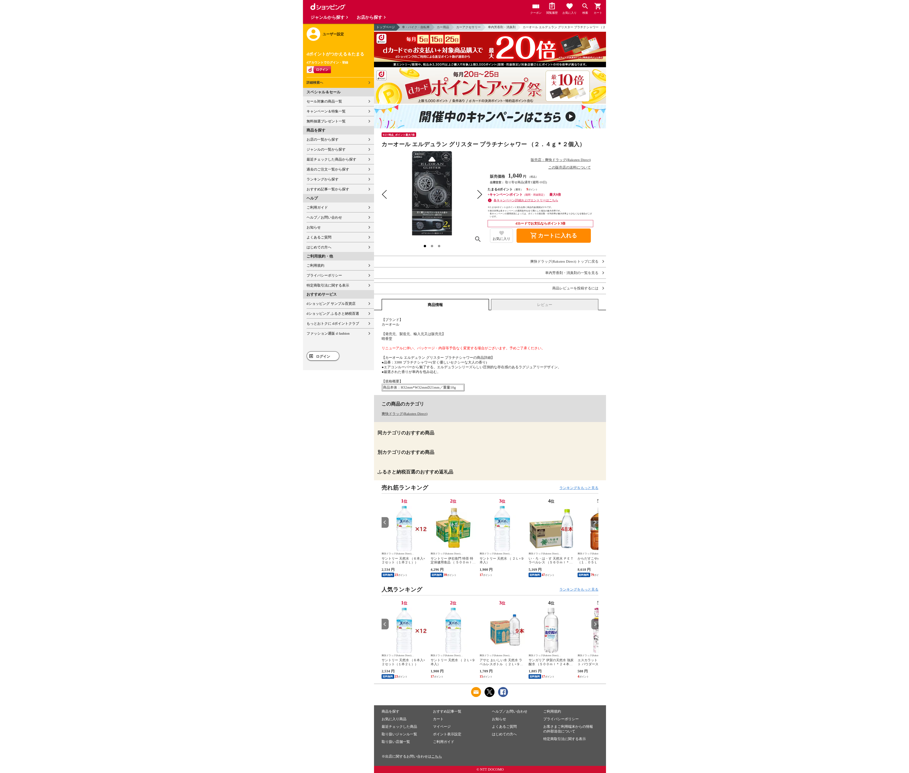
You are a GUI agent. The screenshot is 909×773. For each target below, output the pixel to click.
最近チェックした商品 (399, 726)
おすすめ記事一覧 (447, 711)
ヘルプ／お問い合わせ (324, 217)
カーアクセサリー (468, 27)
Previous (385, 522)
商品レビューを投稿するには (575, 288)
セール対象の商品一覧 (324, 101)
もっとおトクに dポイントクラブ (333, 323)
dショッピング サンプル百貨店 (331, 304)
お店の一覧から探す (323, 139)
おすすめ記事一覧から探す (328, 189)
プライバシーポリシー (324, 275)
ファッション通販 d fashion (328, 333)
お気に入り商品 (394, 719)
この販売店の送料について (569, 167)
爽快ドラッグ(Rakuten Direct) (405, 414)
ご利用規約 (315, 265)
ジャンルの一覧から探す (326, 149)
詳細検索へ (315, 82)
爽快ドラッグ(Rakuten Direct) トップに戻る (564, 261)
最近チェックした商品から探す (331, 159)
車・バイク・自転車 (416, 27)
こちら (436, 756)
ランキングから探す (323, 179)
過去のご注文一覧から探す (328, 169)
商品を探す (390, 711)
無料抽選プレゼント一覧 (326, 121)
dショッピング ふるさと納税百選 (333, 313)
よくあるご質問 (319, 237)
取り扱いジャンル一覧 (399, 734)
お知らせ (314, 227)
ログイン (323, 356)
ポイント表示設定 (447, 734)
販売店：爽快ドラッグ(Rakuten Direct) (561, 160)
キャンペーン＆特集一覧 (326, 111)
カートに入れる (553, 235)
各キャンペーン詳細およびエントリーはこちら (526, 200)
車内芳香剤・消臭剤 (502, 27)
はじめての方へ (319, 247)
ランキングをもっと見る (578, 488)
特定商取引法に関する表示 (328, 285)
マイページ (442, 726)
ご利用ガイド (317, 207)
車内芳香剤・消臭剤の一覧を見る (571, 273)
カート (438, 719)
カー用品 (443, 27)
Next (594, 522)
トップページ (385, 27)
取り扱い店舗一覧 (396, 742)
